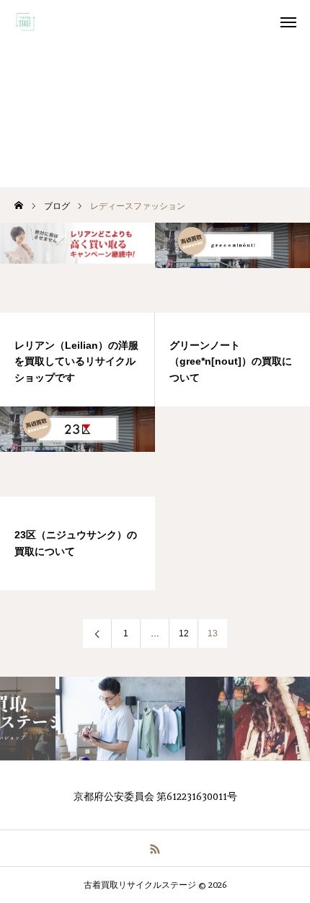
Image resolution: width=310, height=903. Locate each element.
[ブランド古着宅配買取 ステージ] (25, 21)
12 (184, 633)
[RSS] (155, 848)
